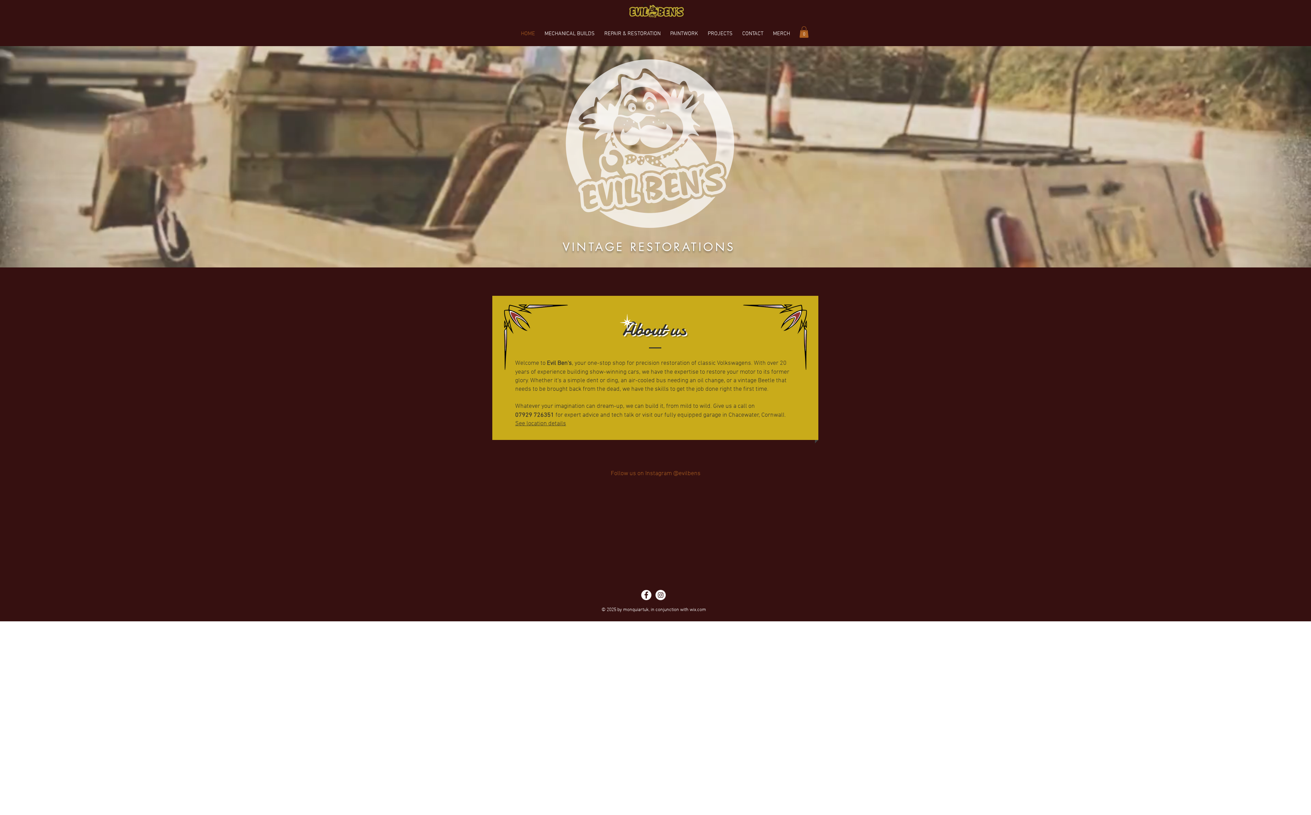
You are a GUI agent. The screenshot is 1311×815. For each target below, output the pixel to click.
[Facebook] (646, 789)
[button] (804, 32)
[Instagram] (661, 789)
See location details (540, 423)
